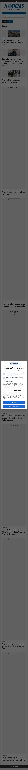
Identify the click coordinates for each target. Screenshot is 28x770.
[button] (14, 381)
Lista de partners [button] (17, 390)
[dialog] (14, 385)
